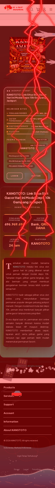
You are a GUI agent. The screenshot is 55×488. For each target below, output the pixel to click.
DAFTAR (36, 176)
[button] (38, 9)
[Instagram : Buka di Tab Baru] (30, 463)
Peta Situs (36, 469)
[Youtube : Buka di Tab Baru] (36, 463)
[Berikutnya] (52, 55)
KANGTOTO (19, 266)
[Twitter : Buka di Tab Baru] (24, 463)
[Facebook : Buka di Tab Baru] (18, 463)
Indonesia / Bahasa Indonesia (17, 448)
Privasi (17, 469)
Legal (25, 469)
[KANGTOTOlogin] (9, 9)
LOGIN (14, 176)
